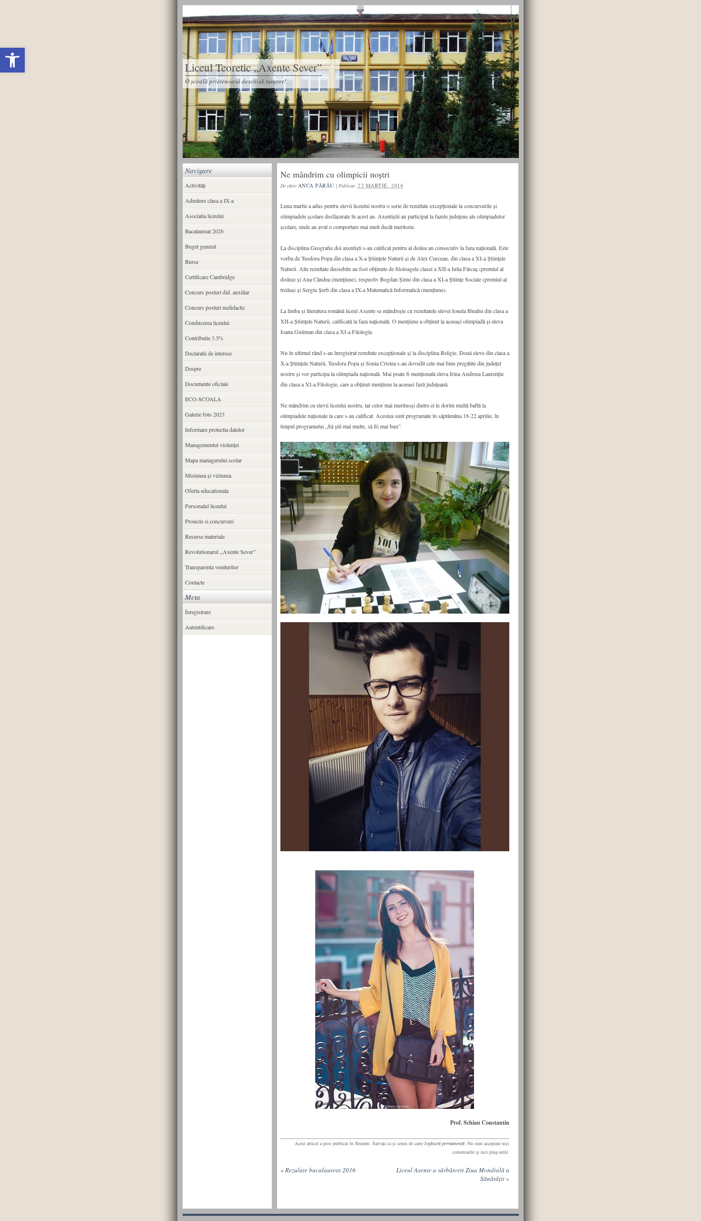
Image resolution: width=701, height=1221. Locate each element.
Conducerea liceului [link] (207, 322)
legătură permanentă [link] (444, 1143)
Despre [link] (193, 368)
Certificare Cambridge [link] (210, 277)
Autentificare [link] (199, 627)
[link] (12, 60)
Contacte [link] (195, 582)
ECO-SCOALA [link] (203, 399)
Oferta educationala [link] (206, 490)
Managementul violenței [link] (212, 445)
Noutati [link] (362, 1143)
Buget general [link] (200, 246)
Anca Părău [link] (316, 185)
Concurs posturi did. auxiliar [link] (217, 292)
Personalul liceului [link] (206, 506)
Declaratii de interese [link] (208, 353)
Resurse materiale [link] (205, 536)
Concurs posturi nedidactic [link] (215, 307)
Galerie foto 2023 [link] (205, 414)
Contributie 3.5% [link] (204, 338)
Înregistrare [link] (198, 612)
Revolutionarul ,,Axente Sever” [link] (220, 551)
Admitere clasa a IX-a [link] (209, 200)
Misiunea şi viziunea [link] (208, 475)
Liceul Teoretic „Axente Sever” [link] (253, 67)
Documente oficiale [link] (206, 383)
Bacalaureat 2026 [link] (204, 231)
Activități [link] (195, 185)
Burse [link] (191, 261)
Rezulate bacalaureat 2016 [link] (318, 1170)
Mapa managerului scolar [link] (213, 460)
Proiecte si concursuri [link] (209, 521)
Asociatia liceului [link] (204, 215)
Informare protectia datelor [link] (215, 429)
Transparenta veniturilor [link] (211, 567)
